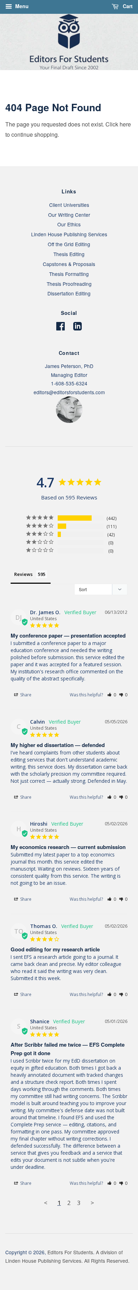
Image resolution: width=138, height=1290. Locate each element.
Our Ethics (69, 224)
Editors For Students (70, 1252)
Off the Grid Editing (69, 244)
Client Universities (69, 204)
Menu (21, 6)
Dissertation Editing (69, 293)
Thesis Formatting (69, 273)
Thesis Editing (69, 254)
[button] (112, 695)
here (125, 124)
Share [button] (25, 695)
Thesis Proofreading (69, 283)
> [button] (92, 1203)
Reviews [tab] (23, 574)
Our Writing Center (69, 214)
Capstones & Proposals (69, 263)
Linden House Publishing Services (69, 234)
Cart (127, 6)
